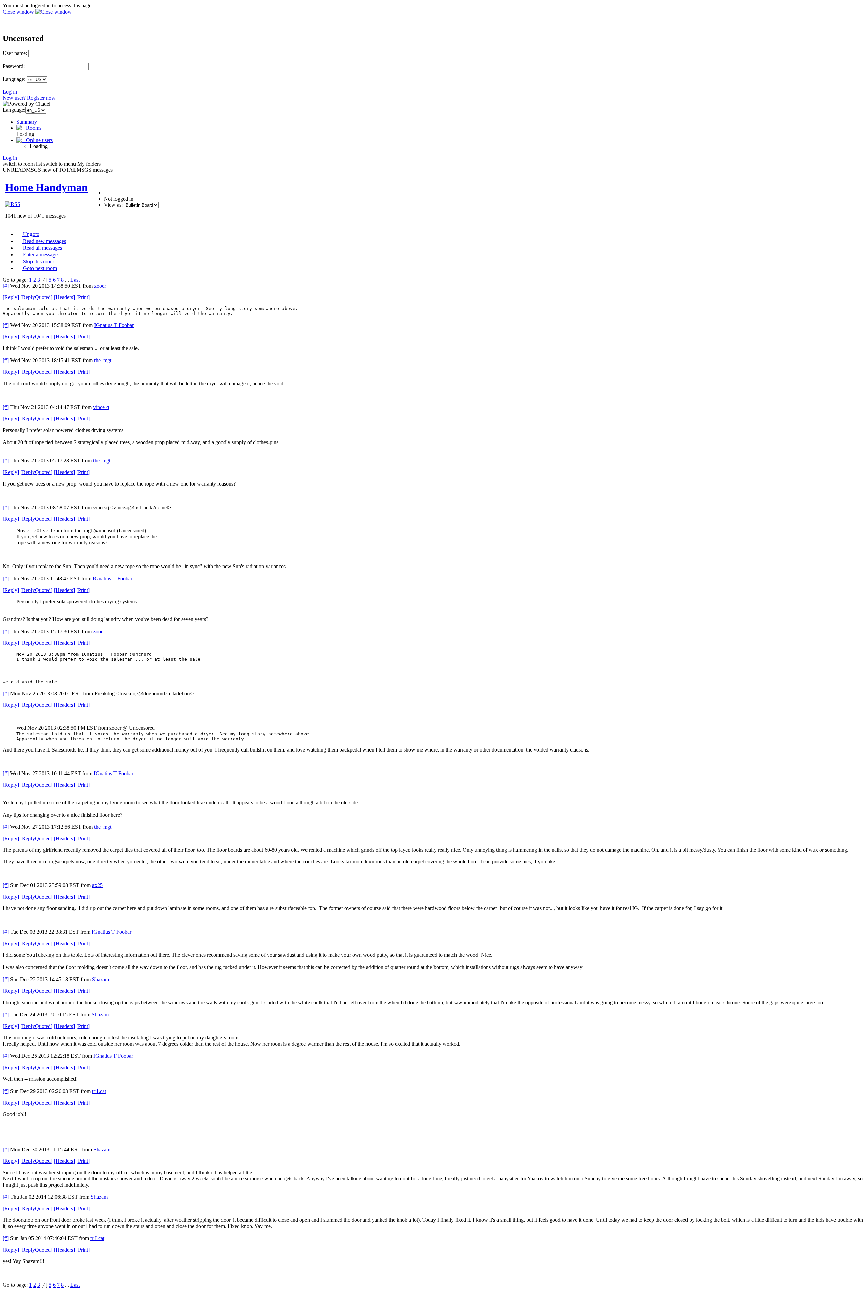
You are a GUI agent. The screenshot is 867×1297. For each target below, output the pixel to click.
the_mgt (102, 360)
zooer (100, 286)
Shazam (100, 979)
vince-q (101, 407)
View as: (113, 205)
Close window (19, 12)
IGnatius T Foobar (114, 325)
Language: (14, 79)
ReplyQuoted (36, 297)
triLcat (99, 1091)
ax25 (97, 885)
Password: (14, 66)
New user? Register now (29, 98)
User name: (15, 53)
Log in (10, 92)
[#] (6, 286)
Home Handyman (46, 187)
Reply (11, 297)
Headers (64, 297)
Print (83, 297)
